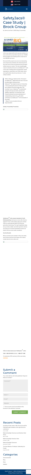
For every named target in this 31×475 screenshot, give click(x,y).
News (4, 462)
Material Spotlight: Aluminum (10, 442)
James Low (7, 30)
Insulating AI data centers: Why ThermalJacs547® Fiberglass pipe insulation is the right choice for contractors (15, 427)
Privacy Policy (11, 473)
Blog (18, 30)
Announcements (7, 457)
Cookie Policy (19, 473)
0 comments (23, 30)
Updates (5, 464)
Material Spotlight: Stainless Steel (11, 438)
